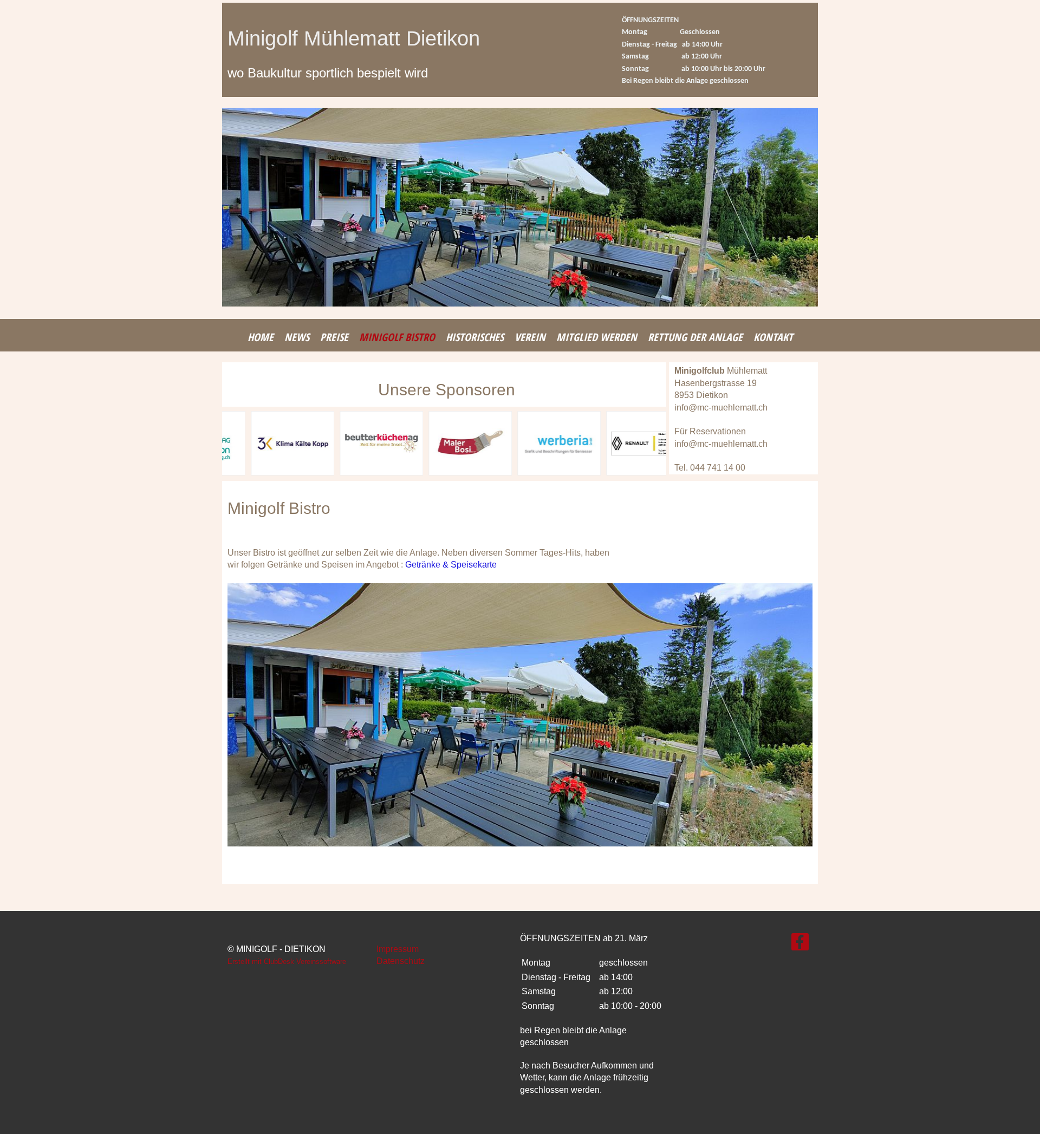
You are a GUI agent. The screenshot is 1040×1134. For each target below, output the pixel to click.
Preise (334, 337)
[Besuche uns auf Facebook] (800, 944)
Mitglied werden (596, 337)
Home (261, 337)
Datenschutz (400, 961)
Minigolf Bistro (397, 337)
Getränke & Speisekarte (451, 564)
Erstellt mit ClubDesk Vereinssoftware (286, 961)
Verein (530, 337)
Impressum (397, 949)
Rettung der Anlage (695, 337)
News (296, 337)
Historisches (475, 337)
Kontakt (773, 337)
